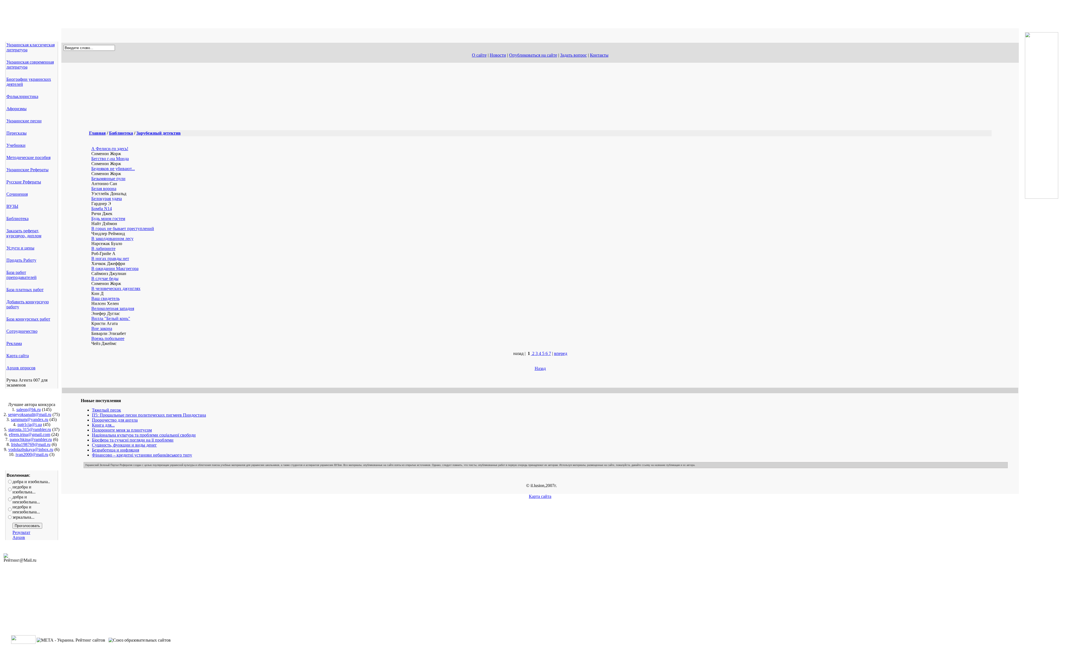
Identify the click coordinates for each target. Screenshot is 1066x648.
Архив (18, 537)
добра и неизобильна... (26, 499)
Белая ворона (103, 188)
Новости (498, 55)
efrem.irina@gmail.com (29, 434)
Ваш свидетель (105, 298)
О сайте (479, 55)
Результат (21, 532)
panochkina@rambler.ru (31, 439)
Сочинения (17, 194)
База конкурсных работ (28, 319)
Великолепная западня (112, 308)
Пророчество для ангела (115, 420)
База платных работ (25, 289)
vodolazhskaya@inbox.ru (30, 449)
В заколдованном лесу (112, 238)
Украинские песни (24, 120)
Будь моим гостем (108, 218)
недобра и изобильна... (24, 489)
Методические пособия (28, 157)
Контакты (599, 55)
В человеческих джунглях (115, 288)
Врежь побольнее (107, 338)
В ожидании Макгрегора (115, 268)
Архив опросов (21, 367)
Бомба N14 (101, 208)
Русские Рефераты (23, 182)
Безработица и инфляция (115, 450)
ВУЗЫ (12, 206)
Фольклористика (22, 96)
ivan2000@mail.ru (32, 454)
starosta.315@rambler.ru (29, 429)
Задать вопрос (573, 55)
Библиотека (17, 218)
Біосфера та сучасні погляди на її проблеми (133, 440)
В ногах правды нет (110, 258)
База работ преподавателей (21, 275)
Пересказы (16, 133)
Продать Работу (21, 260)
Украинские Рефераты (27, 169)
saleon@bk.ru (28, 409)
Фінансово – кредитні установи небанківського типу (142, 455)
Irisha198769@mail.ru (31, 444)
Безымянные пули (108, 178)
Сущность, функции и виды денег (124, 445)
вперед (560, 353)
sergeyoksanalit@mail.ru (29, 414)
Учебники (16, 145)
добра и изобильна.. (31, 481)
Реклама (14, 343)
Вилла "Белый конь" (110, 318)
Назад (540, 368)
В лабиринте (103, 248)
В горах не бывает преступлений (122, 228)
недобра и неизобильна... (26, 509)
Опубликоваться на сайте (533, 55)
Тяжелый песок (106, 410)
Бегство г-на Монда (110, 158)
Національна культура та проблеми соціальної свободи (144, 435)
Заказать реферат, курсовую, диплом (23, 233)
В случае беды (105, 278)
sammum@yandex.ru (29, 419)
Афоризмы (16, 108)
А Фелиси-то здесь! (109, 148)
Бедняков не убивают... (113, 168)
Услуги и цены (20, 248)
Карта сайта (17, 355)
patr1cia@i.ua (29, 424)
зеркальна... (23, 517)
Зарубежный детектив (158, 133)
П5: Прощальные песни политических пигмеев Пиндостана (149, 415)
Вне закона (101, 328)
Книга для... (103, 425)
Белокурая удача (106, 198)
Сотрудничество (21, 331)
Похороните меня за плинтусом (122, 430)
